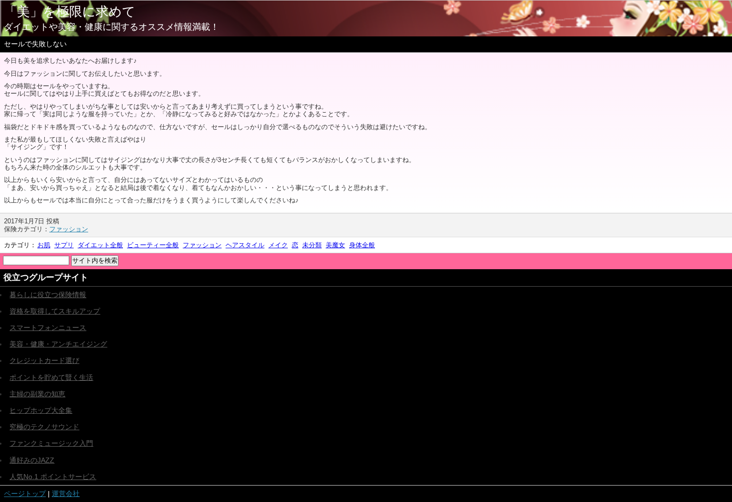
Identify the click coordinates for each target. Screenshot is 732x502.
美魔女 (335, 245)
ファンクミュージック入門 (51, 443)
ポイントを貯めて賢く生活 (51, 377)
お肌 (43, 245)
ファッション (68, 229)
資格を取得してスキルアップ (54, 311)
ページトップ (25, 494)
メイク (278, 245)
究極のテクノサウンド (44, 427)
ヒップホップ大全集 (40, 410)
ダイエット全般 (100, 245)
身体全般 (362, 245)
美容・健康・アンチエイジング (58, 344)
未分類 (312, 245)
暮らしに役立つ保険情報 (47, 295)
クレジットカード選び (44, 360)
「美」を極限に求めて (69, 11)
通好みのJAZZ (31, 460)
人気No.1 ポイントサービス (52, 477)
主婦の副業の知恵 (37, 394)
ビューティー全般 (153, 245)
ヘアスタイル (245, 245)
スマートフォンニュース (47, 328)
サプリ (64, 245)
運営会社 (66, 494)
